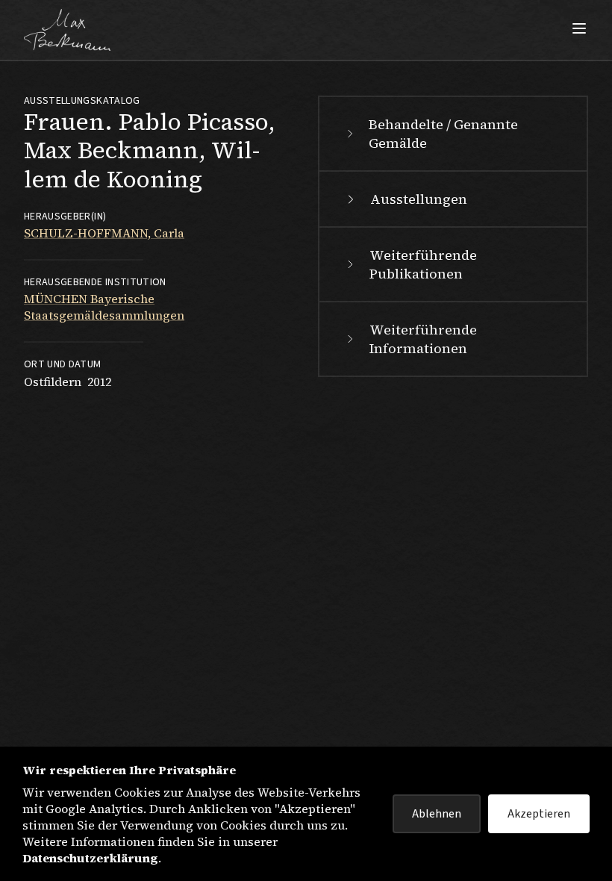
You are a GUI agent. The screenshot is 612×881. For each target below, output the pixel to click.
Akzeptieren (539, 814)
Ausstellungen (418, 199)
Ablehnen (436, 814)
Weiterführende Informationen (423, 339)
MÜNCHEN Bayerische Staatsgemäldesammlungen (104, 306)
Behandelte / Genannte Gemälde (443, 133)
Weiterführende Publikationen (423, 264)
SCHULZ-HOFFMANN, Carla (104, 233)
